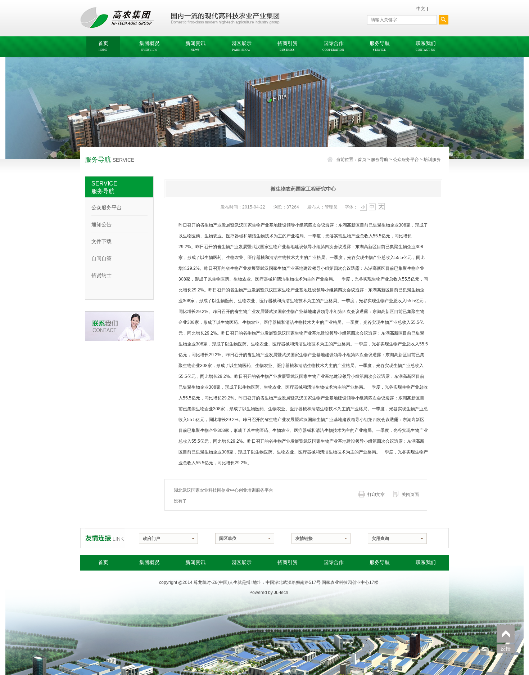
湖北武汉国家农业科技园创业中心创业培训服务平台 (223, 490)
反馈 (506, 649)
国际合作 (334, 562)
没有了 (180, 501)
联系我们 (426, 562)
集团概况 (149, 562)
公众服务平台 (406, 159)
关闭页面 (410, 494)
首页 (362, 159)
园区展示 (241, 562)
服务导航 (379, 159)
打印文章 (376, 494)
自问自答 (101, 258)
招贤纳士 (101, 275)
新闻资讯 (195, 562)
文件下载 (101, 241)
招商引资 (287, 562)
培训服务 (432, 159)
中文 (420, 8)
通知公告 (101, 224)
